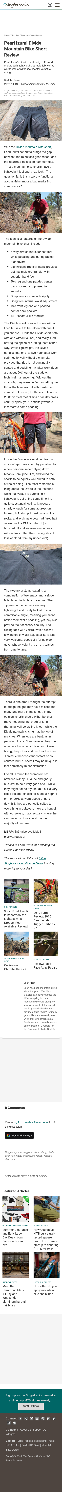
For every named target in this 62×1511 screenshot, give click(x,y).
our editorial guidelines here (22, 95)
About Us (25, 1429)
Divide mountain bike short (33, 147)
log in (17, 1122)
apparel (18, 1152)
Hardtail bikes (9, 1282)
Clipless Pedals (41, 959)
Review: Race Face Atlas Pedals (45, 965)
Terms (9, 1460)
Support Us (39, 1429)
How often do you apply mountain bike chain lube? (45, 1290)
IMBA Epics (13, 1445)
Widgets (10, 1434)
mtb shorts (16, 1155)
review (39, 1155)
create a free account (36, 1122)
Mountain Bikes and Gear (22, 35)
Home (7, 35)
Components (10, 907)
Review (38, 35)
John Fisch (13, 80)
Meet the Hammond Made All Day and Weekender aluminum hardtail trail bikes (14, 1295)
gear (7, 1155)
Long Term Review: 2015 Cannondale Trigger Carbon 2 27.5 (44, 920)
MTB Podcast (25, 1441)
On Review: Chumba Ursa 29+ (16, 967)
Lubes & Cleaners (42, 1282)
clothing (42, 1152)
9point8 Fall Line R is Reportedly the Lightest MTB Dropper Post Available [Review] (16, 918)
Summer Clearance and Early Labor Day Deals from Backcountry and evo (15, 1237)
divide (51, 1152)
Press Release (41, 1225)
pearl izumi (29, 1155)
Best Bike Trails (44, 1441)
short (7, 1159)
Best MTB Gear (30, 1445)
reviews (48, 1155)
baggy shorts (30, 1152)
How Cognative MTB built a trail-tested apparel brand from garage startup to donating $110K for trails (46, 1239)
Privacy (18, 1460)
